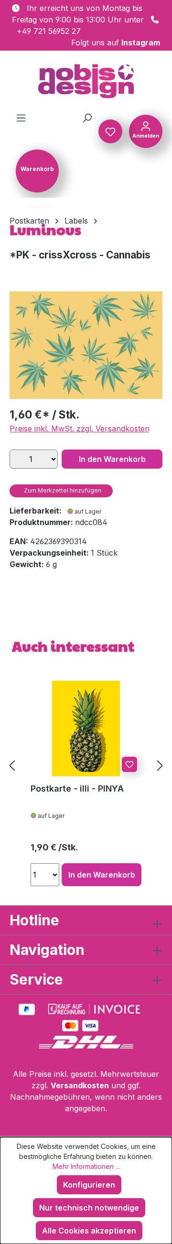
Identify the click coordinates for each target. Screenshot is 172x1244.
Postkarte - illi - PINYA (77, 788)
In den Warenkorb (112, 459)
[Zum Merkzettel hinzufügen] (129, 764)
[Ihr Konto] (145, 130)
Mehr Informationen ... (86, 1166)
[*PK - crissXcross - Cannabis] (86, 345)
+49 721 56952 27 (49, 31)
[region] (86, 345)
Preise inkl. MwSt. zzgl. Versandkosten (80, 428)
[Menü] (21, 117)
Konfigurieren (89, 1185)
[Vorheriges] (12, 765)
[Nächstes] (160, 765)
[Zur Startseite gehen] (86, 81)
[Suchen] (86, 117)
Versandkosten (80, 1085)
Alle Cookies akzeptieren (89, 1230)
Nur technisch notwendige (89, 1207)
